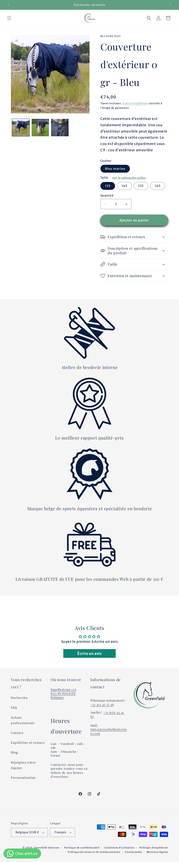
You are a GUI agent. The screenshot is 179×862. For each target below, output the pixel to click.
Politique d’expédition (153, 847)
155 (141, 186)
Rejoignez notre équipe (23, 765)
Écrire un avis (89, 653)
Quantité (106, 195)
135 (107, 186)
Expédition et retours (28, 743)
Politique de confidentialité (82, 847)
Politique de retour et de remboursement (94, 852)
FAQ (14, 708)
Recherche (19, 698)
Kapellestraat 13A (63, 689)
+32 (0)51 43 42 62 (107, 714)
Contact (17, 733)
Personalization (23, 778)
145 (124, 186)
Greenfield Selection (47, 847)
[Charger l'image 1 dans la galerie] (20, 127)
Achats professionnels (22, 720)
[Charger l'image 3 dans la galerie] (60, 127)
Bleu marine (115, 169)
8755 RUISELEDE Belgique (63, 695)
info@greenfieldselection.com (108, 731)
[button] (9, 18)
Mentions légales (157, 852)
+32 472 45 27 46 (102, 704)
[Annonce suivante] (170, 5)
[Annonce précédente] (8, 5)
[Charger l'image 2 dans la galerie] (40, 127)
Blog (14, 752)
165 (157, 186)
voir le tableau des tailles (129, 177)
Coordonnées (133, 852)
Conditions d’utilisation (119, 847)
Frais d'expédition (135, 103)
